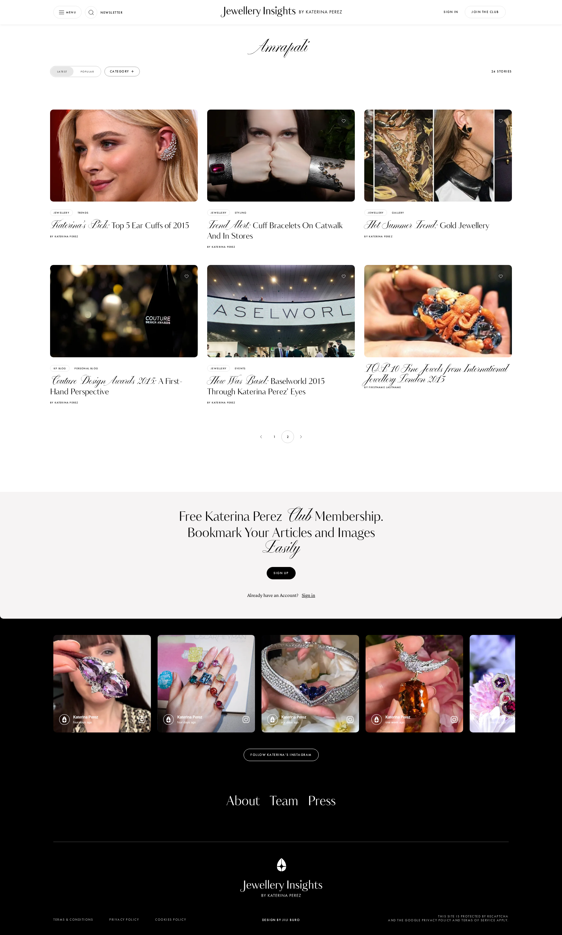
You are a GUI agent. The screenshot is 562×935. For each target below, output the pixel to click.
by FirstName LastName (382, 387)
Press (322, 801)
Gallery (398, 212)
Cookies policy (170, 919)
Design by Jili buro (281, 920)
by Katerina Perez (64, 236)
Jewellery (61, 212)
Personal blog (86, 368)
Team (284, 801)
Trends (83, 212)
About (243, 801)
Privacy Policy (124, 919)
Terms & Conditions (73, 919)
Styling (241, 212)
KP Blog (60, 368)
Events (240, 368)
